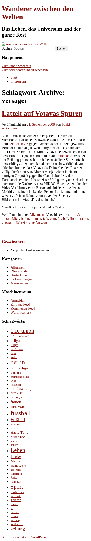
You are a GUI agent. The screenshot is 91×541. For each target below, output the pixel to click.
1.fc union (22, 331)
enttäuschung (21, 388)
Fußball (18, 419)
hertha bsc (18, 437)
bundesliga (19, 368)
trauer (14, 504)
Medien (17, 461)
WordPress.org (21, 312)
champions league (20, 376)
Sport (74, 218)
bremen (36, 218)
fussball (63, 218)
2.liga (15, 218)
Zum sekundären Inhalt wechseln (25, 70)
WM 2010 (17, 524)
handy (14, 428)
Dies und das (20, 271)
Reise (14, 477)
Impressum (18, 81)
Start (14, 77)
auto (14, 357)
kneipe (14, 441)
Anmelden (18, 300)
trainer (83, 218)
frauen (16, 402)
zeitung (18, 528)
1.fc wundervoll (20, 336)
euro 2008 (17, 393)
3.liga (14, 345)
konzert (14, 445)
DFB (13, 380)
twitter (15, 512)
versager (7, 222)
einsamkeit (16, 385)
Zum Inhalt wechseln (16, 66)
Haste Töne (19, 275)
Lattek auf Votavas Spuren (42, 113)
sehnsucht (16, 481)
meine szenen (19, 465)
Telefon (16, 500)
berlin (25, 218)
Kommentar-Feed (23, 308)
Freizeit (18, 406)
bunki (66, 124)
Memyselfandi (20, 283)
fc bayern (49, 218)
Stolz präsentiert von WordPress (24, 537)
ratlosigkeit (16, 474)
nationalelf (16, 469)
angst (13, 353)
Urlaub (14, 516)
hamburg (16, 424)
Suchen (7, 48)
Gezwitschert (13, 241)
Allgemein (36, 214)
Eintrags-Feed (20, 304)
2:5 (26, 144)
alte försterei (17, 349)
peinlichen (16, 144)
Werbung (15, 520)
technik (16, 496)
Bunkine (16, 372)
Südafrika (17, 492)
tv (12, 508)
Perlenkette (64, 156)
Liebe (16, 456)
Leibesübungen (21, 279)
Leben (18, 450)
